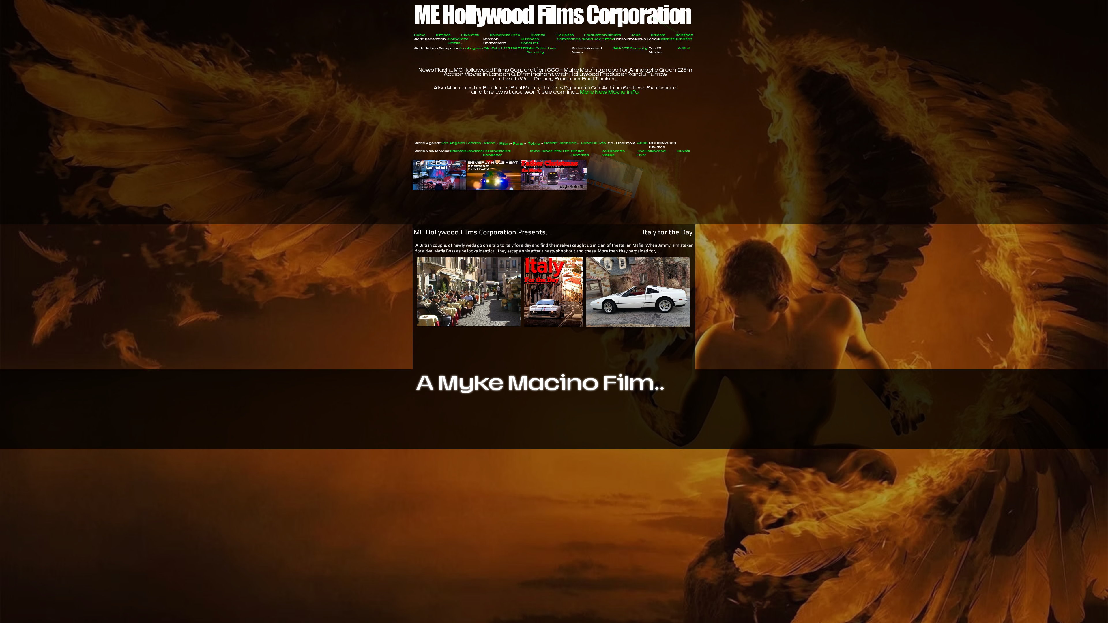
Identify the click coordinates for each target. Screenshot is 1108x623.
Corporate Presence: (458, 418)
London (522, 418)
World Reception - (430, 39)
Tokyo (590, 418)
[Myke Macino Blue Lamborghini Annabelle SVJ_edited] (651, 435)
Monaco (630, 418)
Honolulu (653, 418)
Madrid (609, 418)
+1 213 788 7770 (572, 414)
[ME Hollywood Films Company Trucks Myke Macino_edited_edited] (457, 435)
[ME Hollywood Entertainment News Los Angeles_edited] (510, 435)
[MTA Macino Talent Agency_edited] (563, 435)
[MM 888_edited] (492, 435)
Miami (542, 418)
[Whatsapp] (668, 435)
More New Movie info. (609, 92)
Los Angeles (496, 418)
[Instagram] (475, 435)
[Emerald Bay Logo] (580, 435)
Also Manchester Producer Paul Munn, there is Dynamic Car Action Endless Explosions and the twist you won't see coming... (555, 90)
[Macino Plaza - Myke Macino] (422, 435)
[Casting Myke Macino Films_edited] (616, 435)
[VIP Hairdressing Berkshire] (598, 435)
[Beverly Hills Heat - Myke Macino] (528, 435)
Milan (559, 418)
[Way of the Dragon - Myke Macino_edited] (686, 435)
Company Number (641, 423)
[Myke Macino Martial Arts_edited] (440, 435)
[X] (633, 435)
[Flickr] (545, 435)
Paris (573, 418)
